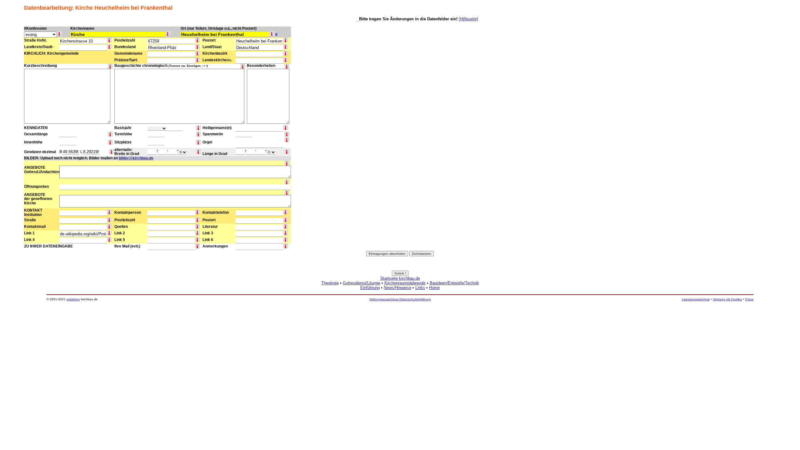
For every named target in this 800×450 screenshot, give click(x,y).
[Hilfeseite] (468, 19)
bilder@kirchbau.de (136, 158)
